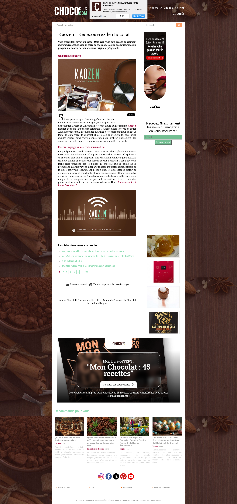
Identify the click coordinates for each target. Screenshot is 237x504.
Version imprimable (103, 284)
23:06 (127, 449)
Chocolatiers (84, 300)
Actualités (178, 13)
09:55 (106, 449)
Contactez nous (64, 487)
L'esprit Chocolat (153, 8)
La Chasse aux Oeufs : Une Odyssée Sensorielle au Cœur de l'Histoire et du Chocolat (166, 440)
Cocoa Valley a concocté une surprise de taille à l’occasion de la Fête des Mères (97, 256)
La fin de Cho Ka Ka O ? (71, 261)
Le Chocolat (130, 300)
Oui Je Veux (138, 16)
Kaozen (132, 126)
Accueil (60, 25)
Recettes (96, 300)
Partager (124, 284)
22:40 (160, 446)
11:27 (64, 443)
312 (86, 272)
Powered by (96, 16)
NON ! (122, 16)
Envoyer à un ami (78, 284)
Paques (104, 303)
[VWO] (103, 16)
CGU (92, 487)
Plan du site (127, 487)
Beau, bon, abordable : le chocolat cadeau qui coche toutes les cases (92, 251)
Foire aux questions (162, 487)
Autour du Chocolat (174, 8)
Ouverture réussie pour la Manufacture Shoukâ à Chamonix (87, 266)
